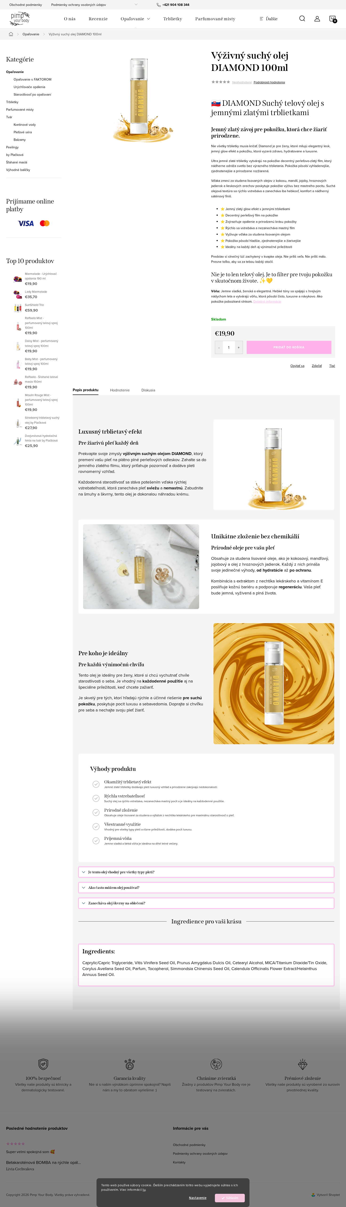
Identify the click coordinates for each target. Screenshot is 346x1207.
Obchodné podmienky (25, 4)
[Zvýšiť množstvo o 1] (239, 347)
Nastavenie (197, 1197)
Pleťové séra (23, 132)
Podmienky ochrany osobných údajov (78, 4)
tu (144, 1189)
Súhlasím (232, 1198)
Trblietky (12, 102)
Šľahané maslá (16, 162)
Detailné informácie (267, 301)
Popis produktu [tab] (85, 390)
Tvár (9, 117)
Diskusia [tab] (148, 390)
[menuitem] (69, 18)
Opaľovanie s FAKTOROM (32, 79)
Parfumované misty (20, 109)
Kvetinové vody (25, 124)
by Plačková (14, 154)
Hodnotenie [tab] (120, 390)
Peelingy (12, 147)
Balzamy (20, 139)
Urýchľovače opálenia (29, 87)
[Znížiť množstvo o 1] (219, 347)
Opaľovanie (15, 71)
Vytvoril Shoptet (328, 1194)
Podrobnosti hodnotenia (269, 82)
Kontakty (179, 1162)
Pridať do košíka (289, 347)
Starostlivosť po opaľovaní (32, 94)
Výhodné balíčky (18, 169)
